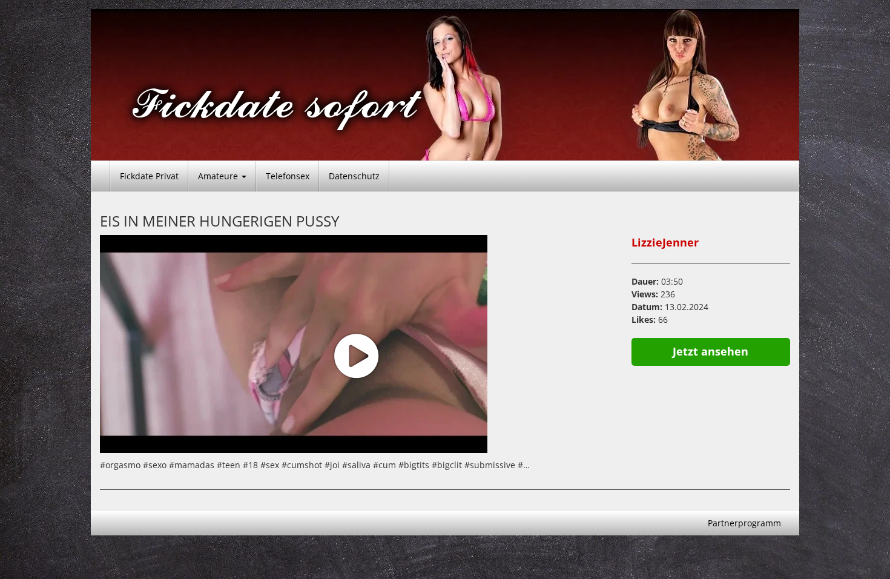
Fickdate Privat (149, 176)
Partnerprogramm (744, 523)
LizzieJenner (665, 242)
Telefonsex (287, 176)
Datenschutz (354, 176)
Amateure (219, 176)
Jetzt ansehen (710, 351)
